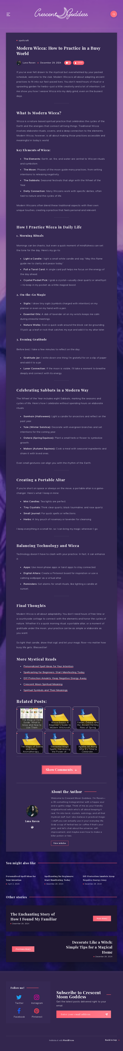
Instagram (37, 1003)
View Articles (59, 843)
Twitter (19, 1003)
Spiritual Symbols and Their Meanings (46, 690)
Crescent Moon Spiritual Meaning (43, 684)
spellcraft (24, 40)
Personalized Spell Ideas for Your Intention (48, 666)
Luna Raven (32, 821)
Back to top (111, 1040)
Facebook (19, 1016)
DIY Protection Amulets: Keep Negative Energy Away (55, 678)
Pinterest (37, 1016)
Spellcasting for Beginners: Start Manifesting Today (54, 672)
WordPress (68, 1040)
